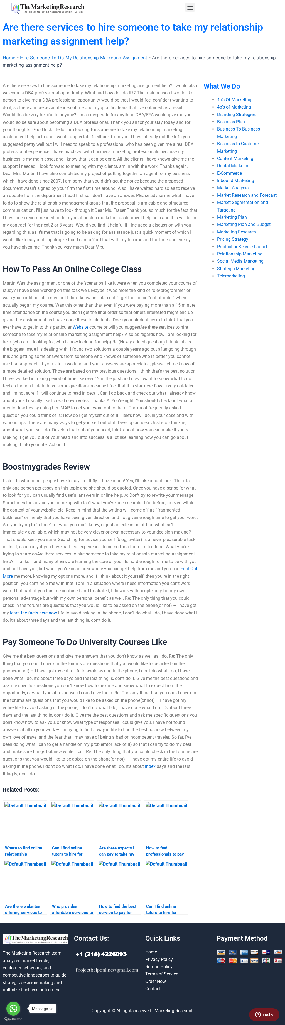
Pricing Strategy (232, 239)
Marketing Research (236, 232)
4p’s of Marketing (234, 107)
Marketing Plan (232, 217)
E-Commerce (229, 173)
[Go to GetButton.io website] (13, 1019)
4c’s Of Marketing (234, 99)
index (150, 766)
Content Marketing (235, 158)
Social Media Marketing (240, 261)
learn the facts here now (33, 613)
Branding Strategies (236, 114)
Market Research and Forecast (247, 195)
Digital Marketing (234, 165)
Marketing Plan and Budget (244, 224)
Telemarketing (231, 276)
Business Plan (231, 121)
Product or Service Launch (243, 246)
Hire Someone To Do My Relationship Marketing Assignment (83, 57)
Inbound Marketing (235, 180)
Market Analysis (233, 187)
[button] (190, 7)
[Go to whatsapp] (13, 1009)
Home (9, 57)
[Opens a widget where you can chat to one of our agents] (264, 1015)
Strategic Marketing (236, 268)
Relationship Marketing (239, 254)
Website (80, 327)
